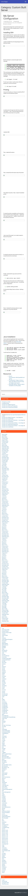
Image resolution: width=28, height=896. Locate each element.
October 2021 (5, 452)
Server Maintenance (6, 807)
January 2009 (5, 595)
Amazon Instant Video (6, 632)
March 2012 (4, 544)
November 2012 (5, 535)
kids (3, 747)
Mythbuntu (4, 768)
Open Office (4, 786)
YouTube (4, 868)
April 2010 (4, 574)
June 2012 (4, 540)
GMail (3, 699)
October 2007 (5, 613)
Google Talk (4, 711)
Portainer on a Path (6, 401)
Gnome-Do (4, 702)
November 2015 (5, 490)
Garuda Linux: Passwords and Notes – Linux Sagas (13, 422)
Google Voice (5, 713)
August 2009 (4, 585)
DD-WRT (3, 661)
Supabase (4, 822)
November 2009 (5, 581)
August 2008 (4, 602)
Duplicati (4, 672)
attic (3, 636)
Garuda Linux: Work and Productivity (9, 406)
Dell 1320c (4, 662)
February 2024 (5, 441)
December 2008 (5, 596)
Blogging (4, 646)
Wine (3, 858)
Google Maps (5, 706)
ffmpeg (3, 681)
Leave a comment (7, 24)
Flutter (3, 687)
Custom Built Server (8, 22)
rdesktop (4, 798)
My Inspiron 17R (5, 767)
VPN (3, 852)
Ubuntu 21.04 (5, 841)
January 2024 (5, 442)
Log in (3, 879)
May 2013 (4, 527)
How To (3, 722)
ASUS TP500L (5, 635)
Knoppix (4, 748)
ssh (15, 22)
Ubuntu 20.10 (5, 839)
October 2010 (5, 566)
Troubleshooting (5, 827)
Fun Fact (4, 689)
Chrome (3, 654)
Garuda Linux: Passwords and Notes (9, 407)
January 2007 (5, 619)
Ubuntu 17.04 (5, 834)
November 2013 (5, 518)
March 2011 (4, 559)
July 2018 (4, 471)
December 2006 (5, 621)
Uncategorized (19, 22)
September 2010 (5, 568)
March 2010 (4, 576)
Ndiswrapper (4, 773)
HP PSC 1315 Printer (6, 725)
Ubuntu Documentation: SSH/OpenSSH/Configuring (17, 377)
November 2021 (5, 450)
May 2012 (4, 542)
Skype (3, 809)
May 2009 (4, 589)
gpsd (3, 714)
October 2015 (5, 491)
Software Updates (6, 812)
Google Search (5, 710)
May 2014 (4, 510)
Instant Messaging (6, 730)
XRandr (3, 865)
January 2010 (5, 578)
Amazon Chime (5, 631)
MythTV (3, 770)
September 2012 (5, 536)
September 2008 (5, 600)
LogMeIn (4, 752)
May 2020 (4, 465)
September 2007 (5, 614)
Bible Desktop (5, 643)
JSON (3, 744)
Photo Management (6, 792)
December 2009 (5, 580)
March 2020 (4, 467)
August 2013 (4, 523)
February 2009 (5, 593)
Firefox (3, 684)
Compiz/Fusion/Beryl (6, 658)
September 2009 (5, 584)
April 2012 (4, 543)
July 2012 (4, 539)
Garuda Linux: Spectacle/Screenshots (10, 424)
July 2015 (4, 495)
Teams (3, 823)
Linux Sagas (4, 1)
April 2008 (4, 607)
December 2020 (5, 457)
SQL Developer (5, 818)
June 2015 (4, 497)
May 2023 (4, 443)
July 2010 (4, 570)
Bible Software (5, 644)
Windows (4, 857)
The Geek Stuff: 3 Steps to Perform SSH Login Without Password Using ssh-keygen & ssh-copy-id (16, 381)
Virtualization (5, 849)
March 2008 (4, 608)
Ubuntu (3, 828)
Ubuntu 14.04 (5, 830)
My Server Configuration (10, 17)
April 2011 (4, 558)
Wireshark (4, 861)
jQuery (3, 743)
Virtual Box (4, 847)
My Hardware (5, 766)
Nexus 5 (3, 778)
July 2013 (4, 524)
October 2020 (5, 460)
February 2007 (5, 618)
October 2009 (5, 583)
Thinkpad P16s (5, 824)
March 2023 (4, 445)
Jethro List (4, 737)
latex (3, 751)
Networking (4, 774)
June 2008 (4, 604)
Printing (3, 797)
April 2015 (4, 498)
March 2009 (4, 592)
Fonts (3, 688)
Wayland (4, 854)
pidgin (3, 794)
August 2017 (4, 479)
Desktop (4, 663)
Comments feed (5, 882)
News (3, 775)
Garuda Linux (5, 693)
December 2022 (5, 446)
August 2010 (4, 569)
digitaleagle (17, 21)
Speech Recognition (6, 816)
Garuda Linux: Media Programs (8, 404)
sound (3, 813)
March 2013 (4, 529)
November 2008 (5, 598)
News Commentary (6, 777)
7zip (3, 628)
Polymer (4, 796)
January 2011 (5, 562)
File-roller (4, 683)
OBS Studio (4, 782)
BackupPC (4, 640)
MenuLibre (4, 755)
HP (2, 723)
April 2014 (4, 512)
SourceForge (4, 815)
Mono (3, 759)
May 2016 (4, 486)
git (2, 698)
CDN (3, 653)
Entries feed (4, 881)
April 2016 (4, 487)
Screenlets (4, 805)
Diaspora (4, 666)
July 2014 (4, 508)
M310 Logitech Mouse (6, 753)
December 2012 (5, 533)
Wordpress (4, 862)
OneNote (4, 783)
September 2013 (5, 521)
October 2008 (5, 599)
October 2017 (5, 478)
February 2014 (5, 514)
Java (13, 22)
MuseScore (4, 762)
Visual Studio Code (6, 850)
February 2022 (5, 449)
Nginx (3, 779)
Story (3, 820)
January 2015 (5, 502)
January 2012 (5, 547)
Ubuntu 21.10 (5, 842)
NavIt (3, 771)
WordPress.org (5, 884)
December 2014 (5, 503)
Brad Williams (24, 892)
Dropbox (4, 670)
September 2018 (5, 469)
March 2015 (4, 499)
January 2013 (5, 532)
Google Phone (5, 707)
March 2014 (4, 513)
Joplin (3, 741)
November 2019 (5, 468)
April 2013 (4, 528)
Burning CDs (4, 650)
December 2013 (5, 517)
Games (3, 691)
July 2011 (4, 554)
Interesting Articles (6, 732)
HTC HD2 (4, 726)
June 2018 (4, 472)
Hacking (4, 721)
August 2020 (4, 461)
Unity (3, 845)
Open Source (4, 788)
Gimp (3, 696)
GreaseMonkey (5, 715)
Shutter (3, 808)
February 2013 (5, 531)
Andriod (3, 633)
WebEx (3, 856)
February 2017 (5, 482)
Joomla (3, 740)
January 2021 (5, 456)
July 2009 (4, 587)
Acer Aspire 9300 (5, 629)
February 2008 (5, 610)
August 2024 (4, 439)
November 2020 (5, 458)
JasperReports (5, 733)
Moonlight (4, 760)
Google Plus (4, 708)
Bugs (3, 648)
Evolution (4, 676)
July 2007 (4, 615)
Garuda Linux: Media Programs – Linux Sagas (11, 417)
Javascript (4, 736)
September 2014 (5, 505)
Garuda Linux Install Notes (7, 418)
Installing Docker (5, 403)
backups (4, 642)
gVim (3, 719)
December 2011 (5, 548)
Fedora (3, 680)
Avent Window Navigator (7, 639)
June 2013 (4, 525)
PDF (3, 790)
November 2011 (5, 550)
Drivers (3, 669)
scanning (4, 804)
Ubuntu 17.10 (5, 835)
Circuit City (4, 657)
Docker (3, 668)
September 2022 (5, 448)
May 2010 (4, 573)
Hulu (3, 728)
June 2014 (4, 509)
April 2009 (4, 591)
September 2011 (5, 551)
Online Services (5, 785)
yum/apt (4, 869)
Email (3, 674)
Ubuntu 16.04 (5, 833)
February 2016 (5, 488)
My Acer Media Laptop (6, 764)
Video (3, 846)
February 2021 (5, 454)
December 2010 (5, 563)
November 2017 (5, 476)
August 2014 (4, 506)
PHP (3, 793)
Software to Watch (6, 811)
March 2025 (4, 437)
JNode (3, 738)
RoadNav (4, 801)
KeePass (4, 745)
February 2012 (5, 546)
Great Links (4, 718)
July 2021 (4, 453)
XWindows (4, 867)
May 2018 (4, 473)
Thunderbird (4, 826)
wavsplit (4, 853)
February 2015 (5, 501)
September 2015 (5, 493)
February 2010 (5, 577)
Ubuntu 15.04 (5, 831)
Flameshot (4, 685)
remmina (4, 800)
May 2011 (4, 557)
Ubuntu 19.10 (5, 837)
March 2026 (4, 434)
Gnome (3, 700)
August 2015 (4, 494)
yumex (3, 871)
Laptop (3, 749)
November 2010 (5, 565)
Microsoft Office (5, 756)
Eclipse (3, 673)
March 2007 (4, 617)
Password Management (7, 789)
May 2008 (4, 606)
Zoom (3, 872)
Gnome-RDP (4, 703)
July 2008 (4, 603)
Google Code (4, 704)
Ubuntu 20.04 (5, 838)
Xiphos (3, 864)
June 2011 (4, 555)
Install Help (4, 729)
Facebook (4, 678)
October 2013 (5, 520)
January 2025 (5, 438)
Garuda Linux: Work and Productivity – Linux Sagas (13, 420)
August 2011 (4, 553)
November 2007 (5, 611)
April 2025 (4, 435)
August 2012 (4, 538)
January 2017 (5, 483)
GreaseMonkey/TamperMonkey (8, 717)
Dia (2, 665)
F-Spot (3, 677)
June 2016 (4, 484)
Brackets (4, 647)
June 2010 (4, 572)
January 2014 (5, 516)
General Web (4, 695)
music (3, 763)
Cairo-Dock (4, 651)
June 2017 (4, 480)
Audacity (4, 638)
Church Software (5, 655)
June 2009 (4, 588)
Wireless (4, 860)
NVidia (3, 781)
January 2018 (5, 475)
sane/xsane (4, 803)
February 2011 (5, 561)
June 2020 (4, 464)
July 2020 (4, 463)
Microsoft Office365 (6, 758)
